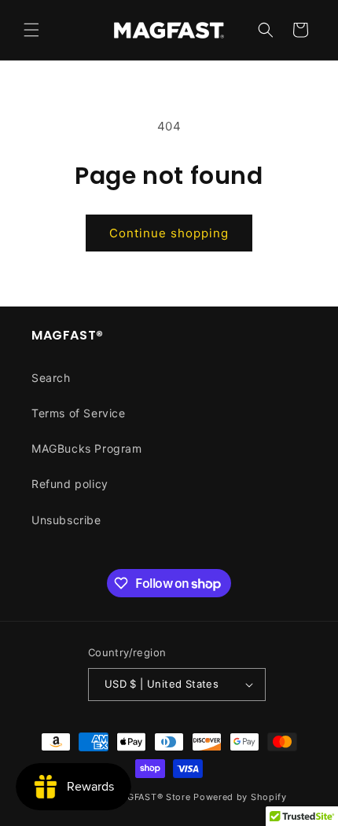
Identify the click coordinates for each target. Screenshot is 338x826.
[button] (31, 30)
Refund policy (69, 483)
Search (51, 377)
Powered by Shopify (240, 796)
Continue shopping (169, 233)
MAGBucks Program (86, 448)
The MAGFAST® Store (142, 796)
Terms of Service (78, 413)
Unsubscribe (66, 520)
